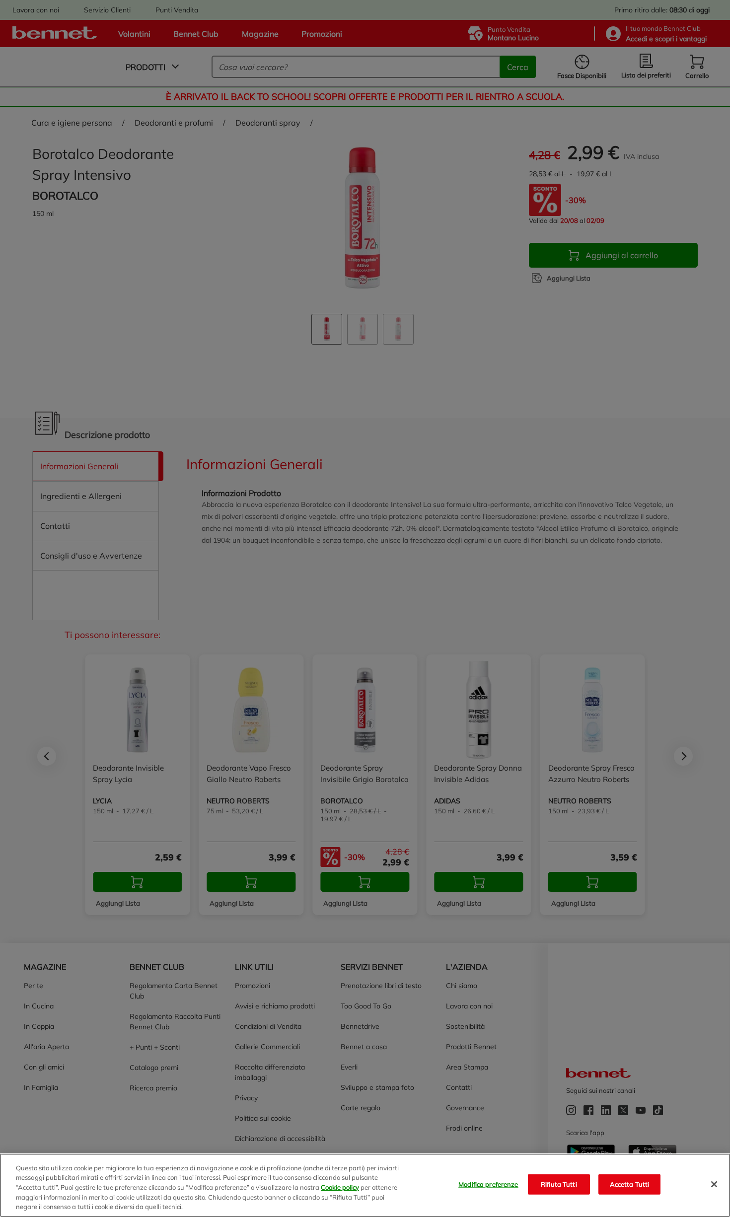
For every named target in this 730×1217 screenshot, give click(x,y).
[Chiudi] (714, 1184)
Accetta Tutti (630, 1184)
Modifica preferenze (488, 1184)
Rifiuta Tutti (559, 1184)
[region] (365, 1185)
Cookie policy (340, 1187)
